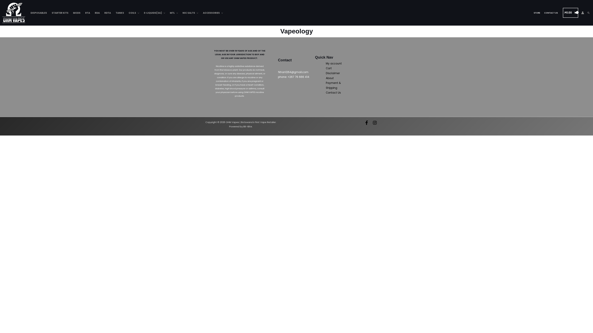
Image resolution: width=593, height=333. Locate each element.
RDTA (107, 12)
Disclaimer (333, 73)
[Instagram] (375, 123)
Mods (76, 12)
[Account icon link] (582, 12)
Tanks (120, 12)
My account (334, 63)
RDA (97, 12)
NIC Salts (189, 12)
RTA (87, 12)
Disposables (39, 12)
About (330, 78)
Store (537, 12)
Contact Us (551, 12)
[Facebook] (366, 123)
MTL (172, 12)
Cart (329, 68)
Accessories (211, 12)
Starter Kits (60, 12)
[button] (588, 12)
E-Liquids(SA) (153, 12)
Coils (132, 12)
